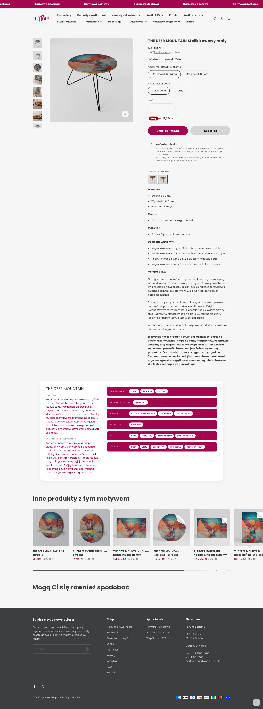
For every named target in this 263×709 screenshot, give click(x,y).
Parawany (92, 21)
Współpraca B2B (156, 638)
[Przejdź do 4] (37, 80)
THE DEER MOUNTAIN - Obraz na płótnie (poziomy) (131, 553)
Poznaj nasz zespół (118, 638)
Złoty (144, 446)
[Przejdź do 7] (37, 116)
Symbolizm (140, 402)
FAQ (109, 667)
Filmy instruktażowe (158, 627)
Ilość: (151, 100)
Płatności (112, 649)
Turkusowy (175, 446)
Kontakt (111, 672)
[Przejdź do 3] (37, 68)
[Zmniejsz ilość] (152, 107)
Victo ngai (165, 413)
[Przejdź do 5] (37, 92)
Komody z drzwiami (124, 15)
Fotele (173, 15)
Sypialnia (147, 391)
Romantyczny (165, 435)
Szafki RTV (153, 15)
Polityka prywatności (119, 627)
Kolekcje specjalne (165, 21)
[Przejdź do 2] (37, 56)
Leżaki (190, 21)
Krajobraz (136, 424)
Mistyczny (147, 435)
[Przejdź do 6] (37, 104)
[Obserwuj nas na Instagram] (42, 686)
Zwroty (111, 655)
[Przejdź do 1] (37, 43)
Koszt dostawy (162, 52)
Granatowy (159, 446)
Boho (133, 435)
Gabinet (161, 391)
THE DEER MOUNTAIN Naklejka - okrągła (166, 553)
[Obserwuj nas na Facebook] (35, 686)
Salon (134, 391)
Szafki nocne (191, 15)
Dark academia (185, 435)
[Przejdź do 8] (37, 129)
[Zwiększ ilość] (171, 107)
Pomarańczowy (195, 446)
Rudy (134, 446)
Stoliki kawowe (66, 21)
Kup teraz (210, 130)
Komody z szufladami (91, 15)
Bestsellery (64, 15)
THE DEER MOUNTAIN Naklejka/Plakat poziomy (210, 553)
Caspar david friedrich (143, 413)
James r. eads (183, 413)
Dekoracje (114, 21)
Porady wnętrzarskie (158, 632)
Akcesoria (137, 21)
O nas (110, 644)
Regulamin (113, 632)
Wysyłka (112, 661)
